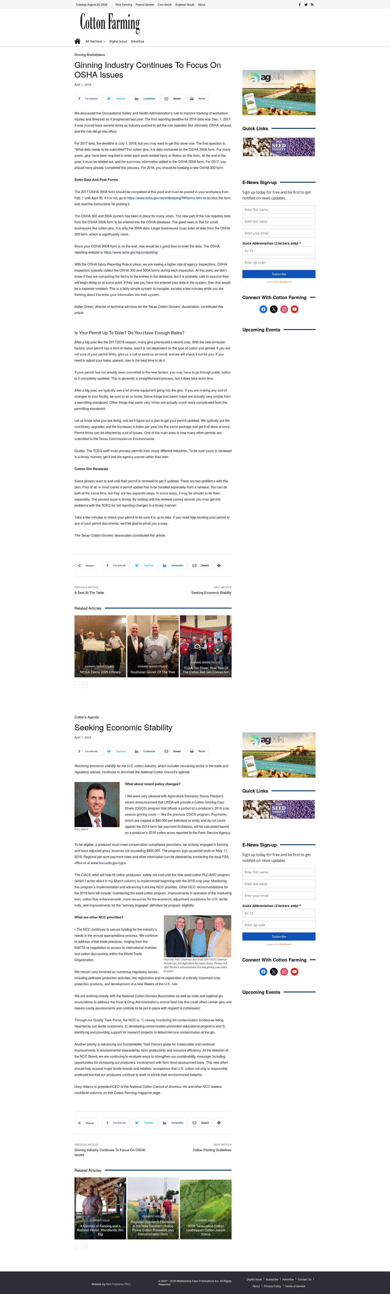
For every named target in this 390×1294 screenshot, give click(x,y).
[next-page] (84, 685)
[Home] (78, 41)
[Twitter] (306, 4)
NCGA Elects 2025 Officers (100, 671)
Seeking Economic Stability (211, 592)
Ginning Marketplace (89, 54)
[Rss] (312, 4)
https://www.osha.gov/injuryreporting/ (131, 252)
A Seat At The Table (89, 592)
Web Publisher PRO (118, 1284)
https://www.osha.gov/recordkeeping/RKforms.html (164, 197)
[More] (219, 565)
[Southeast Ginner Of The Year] (153, 646)
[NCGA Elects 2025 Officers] (100, 646)
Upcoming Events (261, 329)
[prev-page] (77, 685)
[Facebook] (300, 4)
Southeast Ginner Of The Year (153, 671)
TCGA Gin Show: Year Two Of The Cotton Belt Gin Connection (206, 669)
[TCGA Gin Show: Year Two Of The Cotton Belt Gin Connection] (206, 646)
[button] (306, 41)
